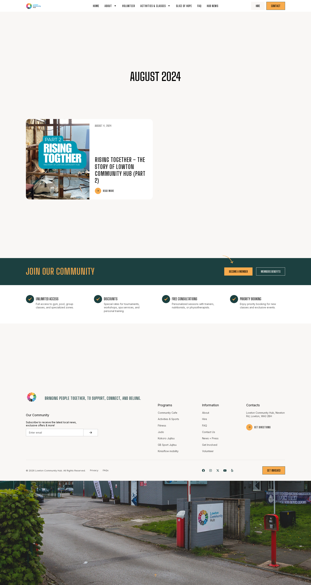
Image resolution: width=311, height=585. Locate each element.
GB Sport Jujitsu (167, 444)
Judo (161, 432)
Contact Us (208, 432)
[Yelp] (232, 470)
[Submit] (91, 432)
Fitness (162, 425)
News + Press (210, 438)
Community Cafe (167, 412)
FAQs (106, 470)
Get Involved (209, 444)
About (108, 6)
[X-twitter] (218, 470)
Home (96, 6)
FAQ (199, 6)
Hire (204, 419)
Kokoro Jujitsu (166, 438)
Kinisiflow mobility (168, 451)
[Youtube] (225, 470)
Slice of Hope (184, 6)
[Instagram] (210, 470)
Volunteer (128, 6)
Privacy (94, 470)
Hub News (212, 6)
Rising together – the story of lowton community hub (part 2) (120, 170)
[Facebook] (203, 470)
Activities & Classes (153, 6)
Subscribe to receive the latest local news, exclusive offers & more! (51, 424)
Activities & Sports (168, 419)
